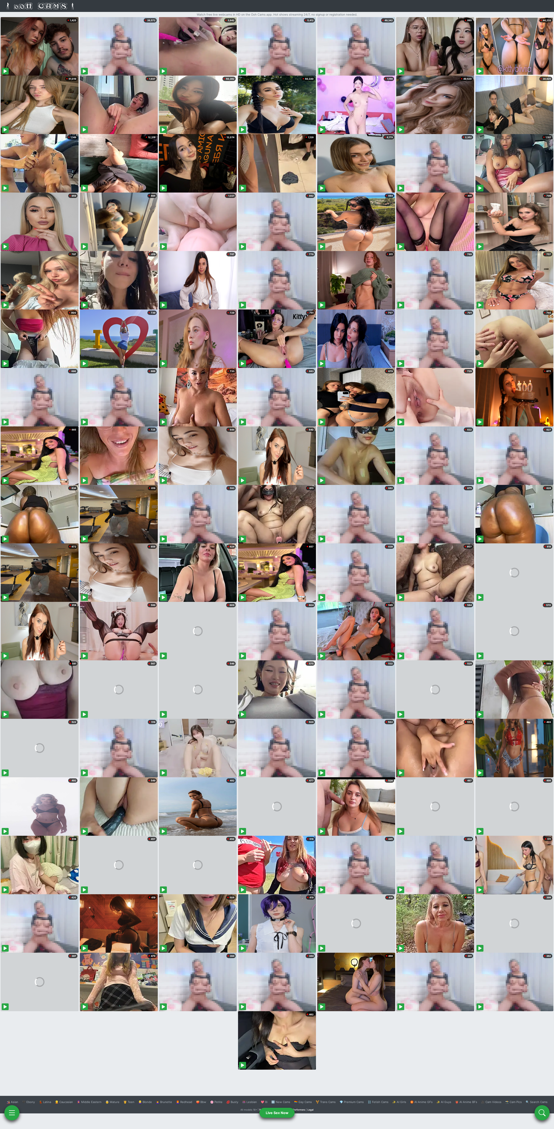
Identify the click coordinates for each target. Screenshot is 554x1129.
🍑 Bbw (201, 1102)
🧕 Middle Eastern (89, 1102)
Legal (311, 1109)
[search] (542, 1112)
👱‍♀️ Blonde (145, 1102)
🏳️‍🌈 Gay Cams (303, 1102)
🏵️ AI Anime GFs (421, 1102)
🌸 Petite (216, 1102)
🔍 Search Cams (537, 1102)
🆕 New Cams (280, 1102)
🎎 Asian (12, 1102)
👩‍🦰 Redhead (184, 1102)
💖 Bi (264, 1102)
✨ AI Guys (443, 1102)
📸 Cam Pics (513, 1102)
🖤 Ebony (28, 1102)
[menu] (11, 1112)
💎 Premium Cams (352, 1102)
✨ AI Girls (399, 1102)
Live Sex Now (277, 1113)
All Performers (297, 1109)
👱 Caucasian (64, 1102)
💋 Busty (232, 1102)
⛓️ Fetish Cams (378, 1102)
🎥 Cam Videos (491, 1102)
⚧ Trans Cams (326, 1102)
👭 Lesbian (249, 1102)
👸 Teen (128, 1102)
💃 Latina (45, 1102)
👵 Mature (112, 1102)
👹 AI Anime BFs (466, 1102)
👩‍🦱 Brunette (164, 1102)
